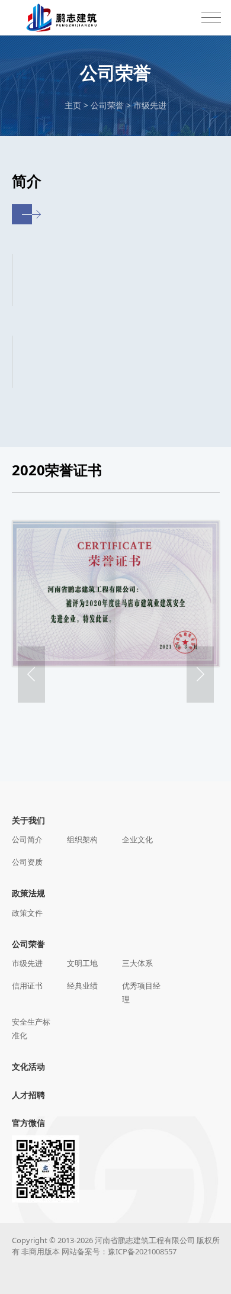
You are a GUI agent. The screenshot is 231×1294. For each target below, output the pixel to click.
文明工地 (82, 963)
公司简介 (27, 839)
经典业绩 (82, 985)
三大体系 (137, 963)
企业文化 (137, 839)
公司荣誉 (107, 105)
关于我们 (28, 820)
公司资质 (27, 862)
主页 (73, 105)
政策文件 (27, 912)
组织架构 (82, 839)
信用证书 (27, 985)
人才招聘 (28, 1094)
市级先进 (149, 105)
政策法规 (28, 893)
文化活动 (28, 1066)
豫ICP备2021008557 (142, 1251)
